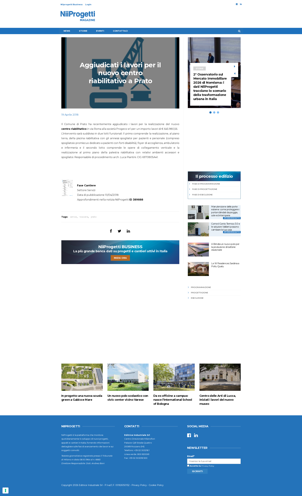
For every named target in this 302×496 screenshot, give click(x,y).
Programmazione (201, 287)
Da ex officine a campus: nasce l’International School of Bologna (172, 399)
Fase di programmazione (206, 184)
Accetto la (195, 466)
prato (94, 216)
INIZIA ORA (120, 257)
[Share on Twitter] (119, 231)
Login (88, 4)
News (67, 31)
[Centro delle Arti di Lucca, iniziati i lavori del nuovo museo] (220, 377)
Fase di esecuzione (202, 194)
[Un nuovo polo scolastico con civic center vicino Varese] (128, 377)
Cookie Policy (156, 485)
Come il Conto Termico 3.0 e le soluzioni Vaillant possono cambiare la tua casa (225, 226)
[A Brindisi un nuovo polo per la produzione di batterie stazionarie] (198, 250)
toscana (84, 216)
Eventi (100, 31)
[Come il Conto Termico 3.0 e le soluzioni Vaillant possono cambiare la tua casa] (198, 229)
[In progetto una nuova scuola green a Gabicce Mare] (82, 377)
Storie (83, 31)
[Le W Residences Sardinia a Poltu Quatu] (198, 269)
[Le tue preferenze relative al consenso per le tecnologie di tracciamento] (5, 490)
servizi (73, 216)
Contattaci (120, 31)
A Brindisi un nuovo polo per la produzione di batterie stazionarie (225, 247)
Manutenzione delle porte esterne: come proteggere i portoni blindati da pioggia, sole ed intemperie (225, 211)
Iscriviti (197, 471)
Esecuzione (197, 298)
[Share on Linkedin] (128, 231)
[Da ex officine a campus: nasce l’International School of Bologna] (174, 377)
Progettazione (199, 292)
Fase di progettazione (204, 189)
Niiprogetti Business (72, 4)
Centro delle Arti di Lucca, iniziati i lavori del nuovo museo (217, 399)
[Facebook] (237, 4)
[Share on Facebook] (111, 231)
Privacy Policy (207, 466)
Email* (190, 456)
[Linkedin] (241, 4)
